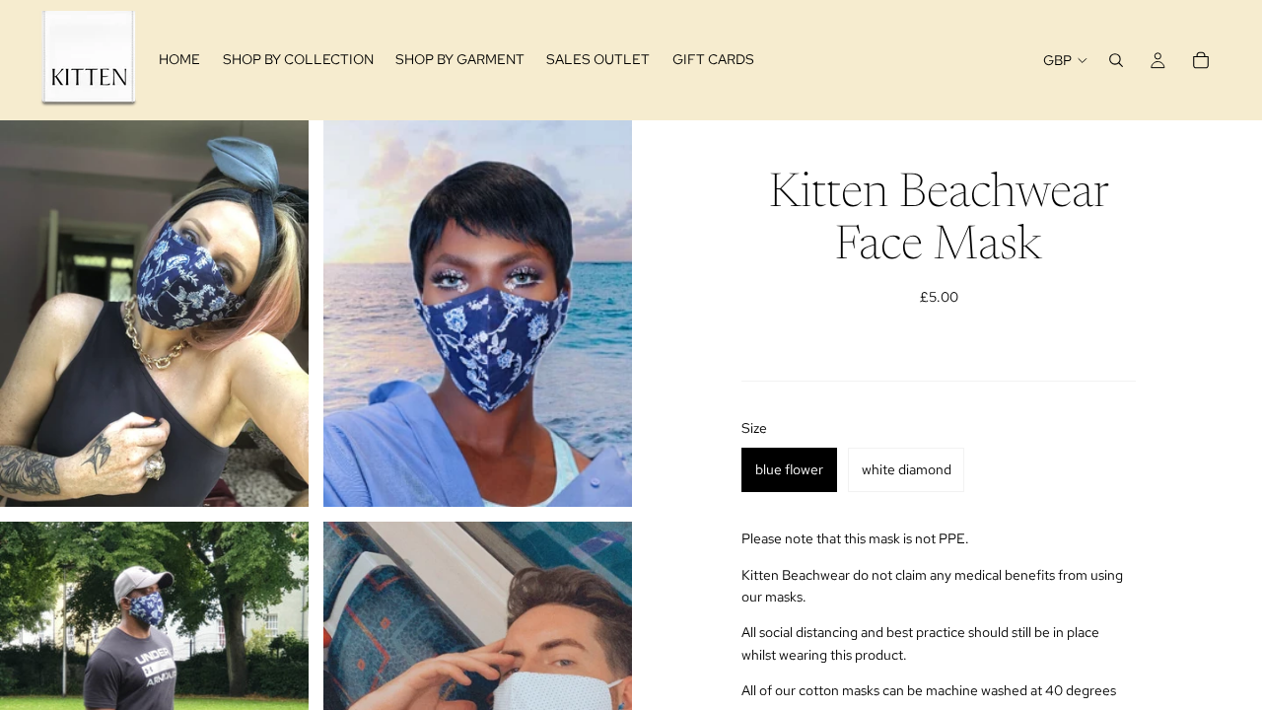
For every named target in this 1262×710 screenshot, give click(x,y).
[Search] (1116, 60)
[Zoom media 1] (154, 313)
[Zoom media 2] (477, 313)
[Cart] (1201, 60)
